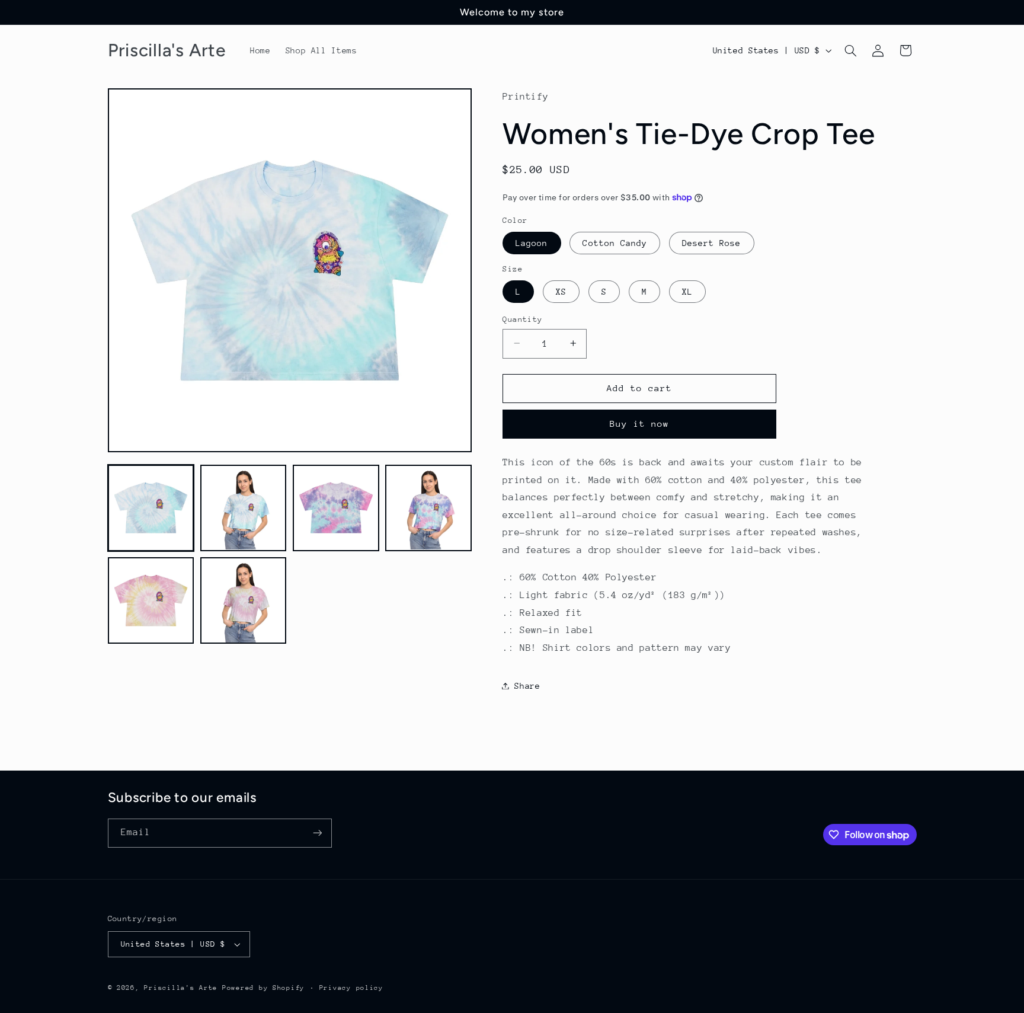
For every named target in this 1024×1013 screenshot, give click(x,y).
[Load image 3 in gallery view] (336, 508)
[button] (850, 50)
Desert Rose (711, 242)
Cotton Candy (615, 242)
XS (561, 291)
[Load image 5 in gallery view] (151, 600)
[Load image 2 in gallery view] (243, 508)
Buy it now (640, 423)
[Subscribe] (317, 833)
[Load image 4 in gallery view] (428, 508)
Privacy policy (351, 988)
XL (687, 291)
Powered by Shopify (263, 988)
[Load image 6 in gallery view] (243, 600)
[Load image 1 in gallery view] (151, 508)
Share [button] (527, 685)
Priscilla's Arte (180, 988)
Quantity (522, 318)
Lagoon (532, 242)
